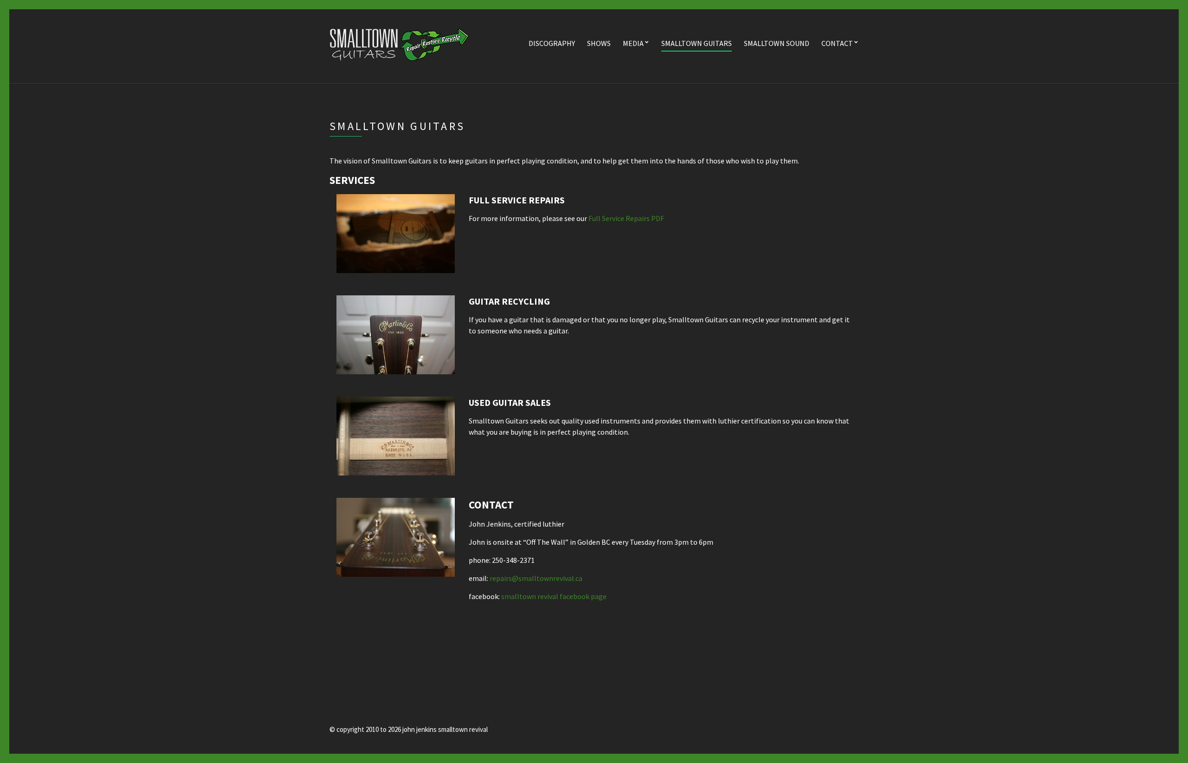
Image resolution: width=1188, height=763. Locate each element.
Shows (599, 43)
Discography (552, 43)
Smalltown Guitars (696, 43)
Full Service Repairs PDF (626, 218)
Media (633, 43)
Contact (837, 43)
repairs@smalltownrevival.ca (536, 578)
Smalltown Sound (776, 43)
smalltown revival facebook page (554, 596)
